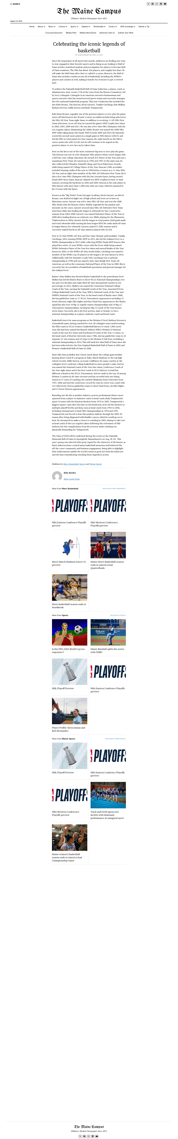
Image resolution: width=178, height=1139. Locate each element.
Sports (73, 26)
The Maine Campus (89, 11)
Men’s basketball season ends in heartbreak (69, 606)
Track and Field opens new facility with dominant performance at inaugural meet (107, 815)
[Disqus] (89, 899)
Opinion (85, 26)
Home (32, 26)
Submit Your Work (125, 32)
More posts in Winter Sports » (115, 739)
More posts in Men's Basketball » (114, 488)
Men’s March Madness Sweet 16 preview (69, 563)
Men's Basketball (70, 464)
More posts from (72, 479)
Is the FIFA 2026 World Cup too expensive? (68, 650)
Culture (62, 26)
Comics (112, 26)
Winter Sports (96, 464)
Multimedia (98, 26)
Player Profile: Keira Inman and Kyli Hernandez (68, 729)
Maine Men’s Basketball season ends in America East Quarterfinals (107, 565)
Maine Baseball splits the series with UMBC (107, 650)
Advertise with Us (107, 32)
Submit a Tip (143, 26)
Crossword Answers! (54, 32)
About (40, 26)
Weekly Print (71, 32)
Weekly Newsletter (88, 32)
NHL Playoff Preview (63, 688)
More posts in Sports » (118, 615)
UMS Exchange (126, 26)
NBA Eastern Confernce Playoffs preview (69, 524)
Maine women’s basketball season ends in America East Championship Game (67, 857)
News (50, 26)
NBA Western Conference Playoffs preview (104, 524)
